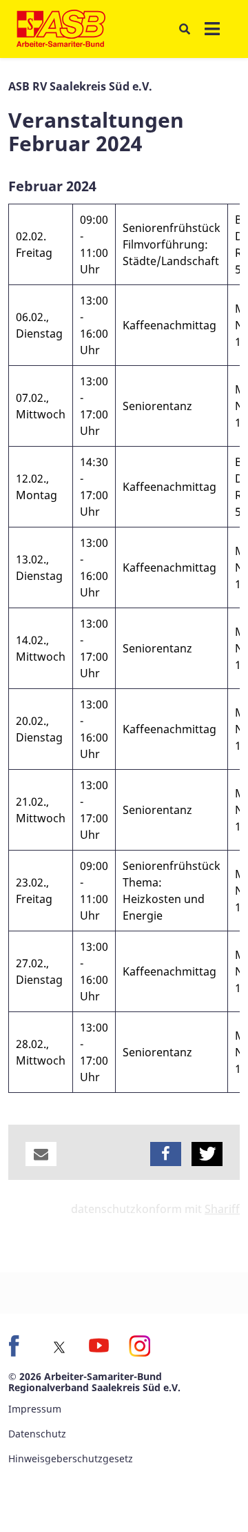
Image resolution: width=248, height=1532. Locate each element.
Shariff (222, 1208)
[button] (40, 1154)
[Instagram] (139, 1346)
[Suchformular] (184, 29)
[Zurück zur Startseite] (61, 29)
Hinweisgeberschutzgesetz (70, 1458)
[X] (59, 1347)
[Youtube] (99, 1346)
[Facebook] (19, 1346)
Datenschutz (37, 1433)
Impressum (34, 1408)
